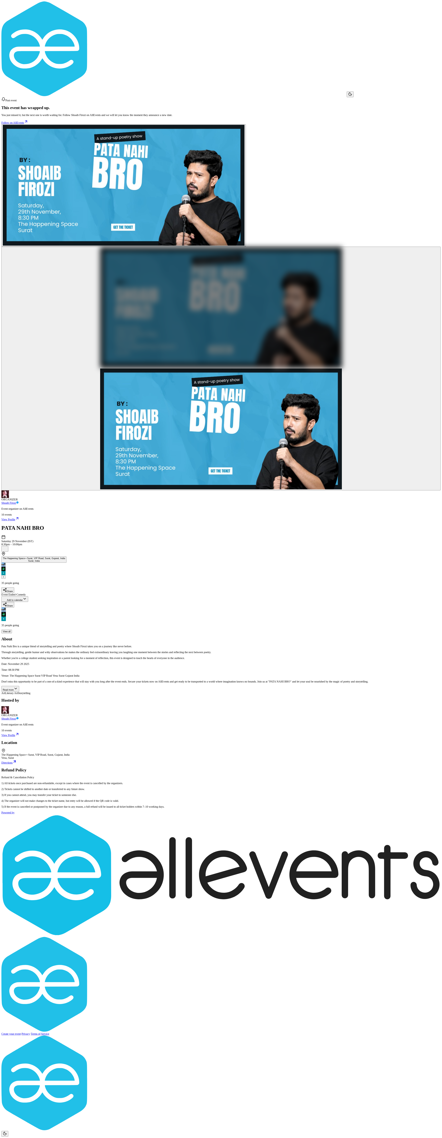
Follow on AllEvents (12, 122)
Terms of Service (40, 1033)
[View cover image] (123, 185)
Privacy (26, 1033)
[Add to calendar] (4, 549)
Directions (7, 762)
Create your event (11, 1033)
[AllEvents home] (174, 95)
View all (7, 631)
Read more (8, 690)
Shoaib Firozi (8, 502)
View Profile (8, 519)
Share (10, 591)
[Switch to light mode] (350, 94)
